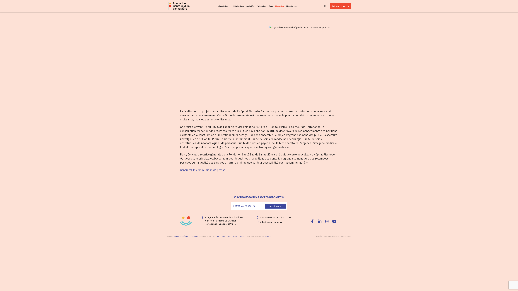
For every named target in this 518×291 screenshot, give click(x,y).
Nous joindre (291, 6)
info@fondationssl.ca (271, 222)
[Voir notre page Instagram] (327, 221)
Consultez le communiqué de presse (202, 170)
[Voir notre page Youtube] (334, 221)
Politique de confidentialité (235, 236)
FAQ (271, 6)
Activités (250, 6)
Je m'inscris (275, 206)
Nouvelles (279, 6)
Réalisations (239, 6)
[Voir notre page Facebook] (313, 221)
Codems (268, 236)
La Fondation (222, 6)
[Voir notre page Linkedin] (319, 221)
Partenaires (261, 6)
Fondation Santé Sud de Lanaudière (186, 236)
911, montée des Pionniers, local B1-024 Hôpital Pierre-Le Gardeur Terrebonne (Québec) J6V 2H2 (224, 220)
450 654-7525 (267, 217)
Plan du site (220, 236)
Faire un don (338, 6)
